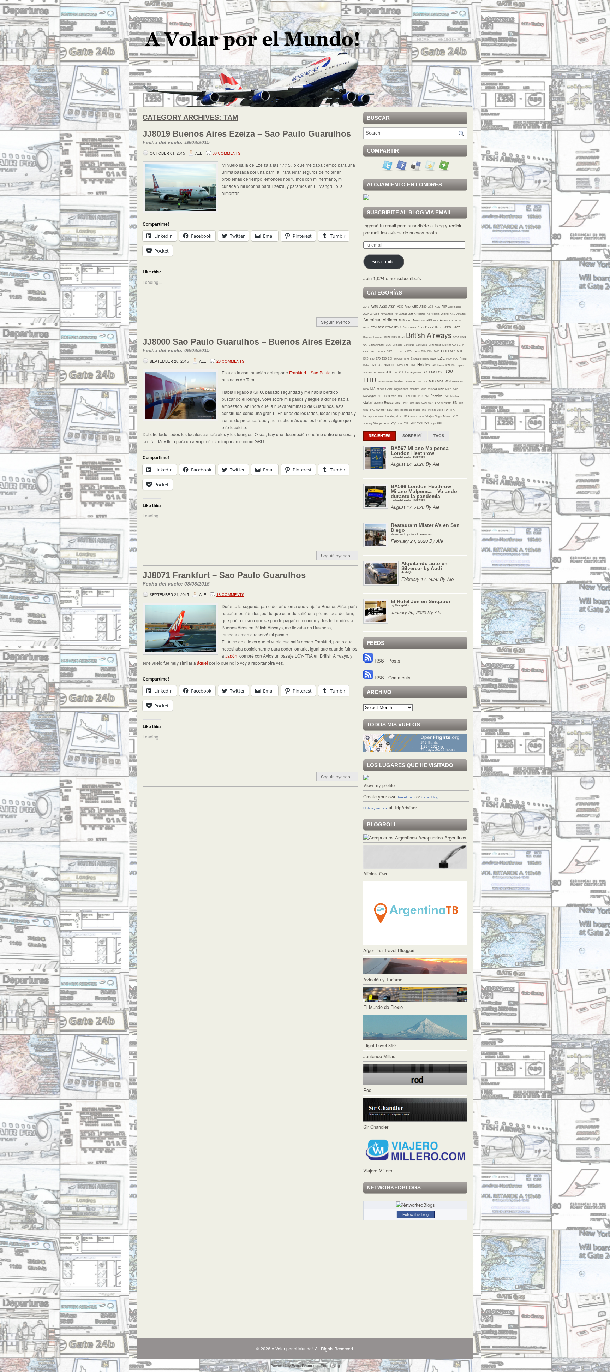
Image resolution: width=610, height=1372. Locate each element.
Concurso (421, 344)
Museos (432, 389)
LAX (432, 371)
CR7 (372, 351)
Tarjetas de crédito (410, 409)
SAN (424, 402)
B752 (406, 327)
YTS (400, 423)
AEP (444, 306)
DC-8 (403, 351)
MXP (441, 389)
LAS (425, 372)
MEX (366, 389)
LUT (419, 381)
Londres (398, 381)
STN (365, 409)
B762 (413, 327)
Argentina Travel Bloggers (389, 950)
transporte (370, 416)
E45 (372, 358)
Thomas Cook (435, 409)
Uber (381, 416)
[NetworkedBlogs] (415, 1204)
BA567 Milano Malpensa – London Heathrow (422, 451)
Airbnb (445, 313)
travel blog (429, 797)
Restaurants (392, 402)
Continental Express (440, 344)
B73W (389, 327)
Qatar (367, 402)
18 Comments (230, 594)
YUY (413, 423)
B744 (397, 327)
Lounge (410, 381)
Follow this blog (415, 1214)
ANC (408, 320)
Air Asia (374, 313)
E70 (378, 358)
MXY (448, 389)
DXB (366, 358)
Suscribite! (383, 262)
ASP (435, 320)
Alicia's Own (375, 873)
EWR (433, 358)
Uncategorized (393, 416)
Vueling (367, 423)
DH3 (429, 351)
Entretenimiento (420, 358)
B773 (438, 327)
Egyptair (398, 358)
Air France (419, 313)
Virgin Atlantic (443, 416)
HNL (413, 365)
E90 (384, 358)
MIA (373, 388)
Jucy (395, 372)
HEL (393, 365)
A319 (374, 306)
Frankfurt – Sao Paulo (310, 372)
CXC (396, 351)
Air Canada (387, 313)
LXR (425, 381)
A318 (366, 306)
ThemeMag (330, 1365)
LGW (448, 371)
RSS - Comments (392, 677)
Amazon (461, 313)
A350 (415, 306)
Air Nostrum (433, 313)
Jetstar (381, 372)
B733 (366, 327)
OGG (387, 396)
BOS (394, 337)
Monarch (414, 389)
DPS (452, 351)
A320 (383, 306)
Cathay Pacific (376, 344)
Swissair (380, 409)
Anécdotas (419, 320)
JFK (388, 372)
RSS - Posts (386, 660)
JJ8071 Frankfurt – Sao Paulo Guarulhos (224, 578)
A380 (423, 306)
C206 (456, 337)
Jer (374, 372)
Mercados (457, 381)
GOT (380, 365)
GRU (387, 365)
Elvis (406, 358)
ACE (430, 306)
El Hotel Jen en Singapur (420, 603)
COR (455, 344)
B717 (458, 320)
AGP (366, 313)
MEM (448, 381)
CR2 (365, 351)
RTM (411, 402)
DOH (445, 351)
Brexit (401, 337)
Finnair (463, 358)
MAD (432, 381)
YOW (386, 423)
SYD (390, 409)
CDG (388, 344)
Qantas (454, 396)
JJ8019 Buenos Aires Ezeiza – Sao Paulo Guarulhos (247, 137)
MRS (423, 389)
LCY (439, 372)
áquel (203, 663)
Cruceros (380, 351)
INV (453, 365)
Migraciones (401, 389)
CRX (389, 351)
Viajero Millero (377, 1170)
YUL (406, 423)
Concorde (409, 344)
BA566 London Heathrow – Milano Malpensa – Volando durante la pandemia (424, 492)
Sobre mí (451, 39)
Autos (444, 320)
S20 (417, 402)
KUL (401, 372)
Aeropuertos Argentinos (441, 837)
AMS (402, 320)
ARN (429, 320)
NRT (380, 396)
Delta (417, 351)
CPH (461, 344)
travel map (406, 797)
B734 (374, 327)
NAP (455, 389)
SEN (430, 402)
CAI (365, 344)
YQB (393, 423)
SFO (437, 402)
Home (423, 39)
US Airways (410, 416)
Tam (396, 409)
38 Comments (226, 153)
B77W (447, 327)
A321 (392, 306)
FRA (373, 365)
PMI (427, 396)
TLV (446, 409)
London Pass (385, 381)
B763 (421, 327)
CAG (463, 337)
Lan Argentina (413, 372)
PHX (420, 396)
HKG (400, 365)
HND (406, 365)
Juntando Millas (379, 1056)
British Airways (428, 335)
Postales (436, 395)
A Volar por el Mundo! (292, 1349)
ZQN (433, 423)
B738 (381, 327)
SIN (454, 402)
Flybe (366, 365)
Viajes (429, 416)
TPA (452, 409)
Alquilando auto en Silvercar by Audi (424, 567)
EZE (441, 358)
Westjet (377, 423)
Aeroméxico (454, 306)
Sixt (461, 402)
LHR (370, 379)
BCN (387, 337)
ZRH (439, 423)
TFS (423, 409)
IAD (434, 365)
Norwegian (369, 396)
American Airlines (380, 319)
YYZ (426, 423)
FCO (455, 358)
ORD (393, 396)
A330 (400, 306)
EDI (390, 358)
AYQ (451, 320)
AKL (452, 313)
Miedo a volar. (385, 389)
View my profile (379, 785)
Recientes (379, 436)
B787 (456, 327)
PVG (446, 396)
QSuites (378, 402)
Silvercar (446, 402)
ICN (447, 365)
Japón (231, 656)
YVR (420, 423)
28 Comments (230, 361)
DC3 (409, 351)
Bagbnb (367, 337)
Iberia (440, 365)
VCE (421, 416)
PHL (414, 396)
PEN (407, 396)
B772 (429, 326)
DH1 (423, 351)
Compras (397, 344)
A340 (408, 306)
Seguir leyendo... (337, 322)
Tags (438, 436)
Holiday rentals (375, 808)
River (404, 402)
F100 (449, 358)
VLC (455, 416)
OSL (400, 396)
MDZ (440, 381)
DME (436, 351)
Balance (378, 337)
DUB (459, 351)
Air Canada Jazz (404, 313)
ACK (437, 306)
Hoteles (423, 364)
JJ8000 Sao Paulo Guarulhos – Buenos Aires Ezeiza (247, 345)
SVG (372, 409)
